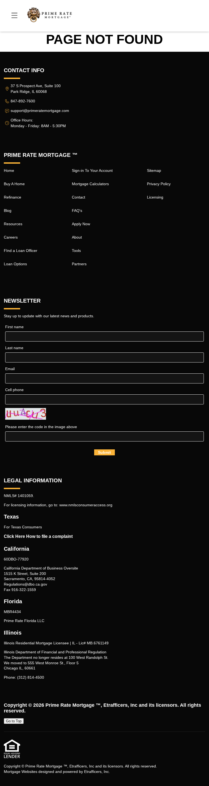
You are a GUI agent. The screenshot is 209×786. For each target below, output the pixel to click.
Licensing (155, 197)
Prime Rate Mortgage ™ (73, 705)
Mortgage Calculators (90, 184)
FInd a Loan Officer (20, 250)
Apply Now (81, 224)
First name (14, 327)
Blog (7, 210)
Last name (14, 348)
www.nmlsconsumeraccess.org (85, 505)
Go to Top (13, 721)
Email (10, 369)
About (77, 237)
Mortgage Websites (20, 771)
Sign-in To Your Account (92, 170)
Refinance (12, 197)
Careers (11, 237)
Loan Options (15, 264)
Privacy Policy (159, 184)
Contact (78, 197)
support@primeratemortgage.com (40, 110)
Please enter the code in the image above (41, 427)
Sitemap (154, 170)
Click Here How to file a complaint (38, 536)
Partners (79, 264)
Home (9, 170)
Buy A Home (14, 184)
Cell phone (14, 390)
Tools (76, 250)
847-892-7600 (23, 101)
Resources (13, 224)
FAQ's (77, 210)
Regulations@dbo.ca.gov (25, 584)
